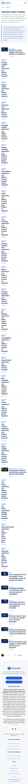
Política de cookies (14, 771)
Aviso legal (14, 765)
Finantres (3, 7)
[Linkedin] (12, 729)
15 (14, 655)
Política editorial (14, 724)
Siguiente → (20, 655)
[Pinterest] (15, 729)
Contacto (14, 776)
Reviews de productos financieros (14, 748)
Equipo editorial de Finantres (14, 758)
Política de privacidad (14, 768)
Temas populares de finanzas (14, 743)
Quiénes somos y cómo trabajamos (14, 755)
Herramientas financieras (14, 746)
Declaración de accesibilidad (14, 773)
